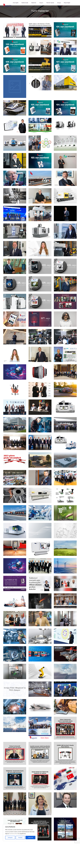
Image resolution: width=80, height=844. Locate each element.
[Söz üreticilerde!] (65, 301)
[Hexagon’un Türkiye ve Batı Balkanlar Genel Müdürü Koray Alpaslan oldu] (65, 160)
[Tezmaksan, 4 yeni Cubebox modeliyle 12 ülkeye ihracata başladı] (65, 618)
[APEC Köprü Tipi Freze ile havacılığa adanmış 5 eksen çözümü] (65, 407)
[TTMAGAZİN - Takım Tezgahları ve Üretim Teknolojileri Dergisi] (7, 5)
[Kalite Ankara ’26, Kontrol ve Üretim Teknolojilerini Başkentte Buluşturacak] (40, 30)
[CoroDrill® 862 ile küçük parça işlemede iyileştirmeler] (40, 636)
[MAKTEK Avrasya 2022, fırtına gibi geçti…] (40, 601)
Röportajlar (67, 2)
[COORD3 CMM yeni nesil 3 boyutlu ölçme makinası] (65, 753)
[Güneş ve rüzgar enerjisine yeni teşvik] (14, 724)
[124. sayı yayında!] (65, 108)
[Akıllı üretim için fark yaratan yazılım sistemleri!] (40, 125)
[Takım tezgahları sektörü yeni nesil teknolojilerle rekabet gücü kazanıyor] (65, 178)
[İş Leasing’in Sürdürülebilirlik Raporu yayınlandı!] (14, 125)
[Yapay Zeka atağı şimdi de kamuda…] (14, 372)
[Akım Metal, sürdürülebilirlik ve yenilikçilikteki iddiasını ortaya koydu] (40, 354)
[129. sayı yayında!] (14, 65)
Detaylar (10, 837)
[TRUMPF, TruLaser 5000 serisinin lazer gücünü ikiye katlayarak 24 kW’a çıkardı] (14, 530)
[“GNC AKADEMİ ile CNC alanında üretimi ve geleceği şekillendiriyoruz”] (65, 601)
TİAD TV (15, 8)
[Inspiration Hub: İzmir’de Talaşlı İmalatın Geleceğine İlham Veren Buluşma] (14, 30)
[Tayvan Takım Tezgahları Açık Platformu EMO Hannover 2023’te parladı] (65, 336)
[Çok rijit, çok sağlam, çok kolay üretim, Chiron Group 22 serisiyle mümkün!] (14, 301)
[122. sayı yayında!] (40, 266)
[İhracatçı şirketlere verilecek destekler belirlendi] (14, 601)
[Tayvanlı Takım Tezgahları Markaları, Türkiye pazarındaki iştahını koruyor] (40, 65)
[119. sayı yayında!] (40, 284)
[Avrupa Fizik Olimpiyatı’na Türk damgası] (14, 689)
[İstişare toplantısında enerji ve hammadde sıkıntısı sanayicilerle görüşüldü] (65, 728)
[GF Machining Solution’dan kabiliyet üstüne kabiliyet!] (65, 231)
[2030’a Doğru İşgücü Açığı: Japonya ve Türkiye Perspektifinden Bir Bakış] (65, 213)
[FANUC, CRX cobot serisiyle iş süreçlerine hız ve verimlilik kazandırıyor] (65, 143)
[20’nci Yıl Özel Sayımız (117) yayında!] (40, 319)
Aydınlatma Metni (13, 833)
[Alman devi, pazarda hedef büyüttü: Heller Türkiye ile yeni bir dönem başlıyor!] (14, 248)
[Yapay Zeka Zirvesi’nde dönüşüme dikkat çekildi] (14, 706)
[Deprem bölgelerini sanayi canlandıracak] (40, 424)
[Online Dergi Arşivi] (14, 319)
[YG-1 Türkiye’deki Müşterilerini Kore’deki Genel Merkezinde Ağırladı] (65, 372)
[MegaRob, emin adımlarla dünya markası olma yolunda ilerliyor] (65, 248)
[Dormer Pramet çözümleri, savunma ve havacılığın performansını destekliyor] (14, 86)
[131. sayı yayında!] (65, 30)
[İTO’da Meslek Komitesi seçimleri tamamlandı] (40, 565)
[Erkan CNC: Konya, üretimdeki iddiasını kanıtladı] (40, 336)
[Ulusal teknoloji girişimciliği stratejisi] (14, 565)
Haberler (33, 2)
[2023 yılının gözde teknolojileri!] (14, 460)
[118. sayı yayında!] (40, 301)
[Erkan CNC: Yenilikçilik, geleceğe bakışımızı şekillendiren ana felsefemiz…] (40, 530)
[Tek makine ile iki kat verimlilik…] (14, 143)
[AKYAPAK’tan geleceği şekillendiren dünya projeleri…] (65, 653)
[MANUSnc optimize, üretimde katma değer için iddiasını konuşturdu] (65, 495)
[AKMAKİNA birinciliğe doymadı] (14, 618)
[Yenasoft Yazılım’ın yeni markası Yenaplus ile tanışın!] (14, 636)
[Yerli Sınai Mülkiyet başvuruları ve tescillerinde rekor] (14, 653)
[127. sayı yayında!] (65, 65)
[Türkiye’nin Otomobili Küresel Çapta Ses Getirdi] (14, 753)
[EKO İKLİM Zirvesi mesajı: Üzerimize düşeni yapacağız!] (65, 689)
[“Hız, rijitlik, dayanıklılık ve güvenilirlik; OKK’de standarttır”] (40, 372)
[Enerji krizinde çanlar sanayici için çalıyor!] (65, 565)
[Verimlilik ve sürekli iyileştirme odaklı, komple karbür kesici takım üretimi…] (40, 82)
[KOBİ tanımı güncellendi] (65, 706)
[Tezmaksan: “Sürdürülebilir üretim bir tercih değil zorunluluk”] (14, 778)
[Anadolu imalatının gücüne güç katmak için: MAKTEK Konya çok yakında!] (65, 354)
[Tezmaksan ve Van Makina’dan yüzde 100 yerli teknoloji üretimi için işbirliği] (65, 530)
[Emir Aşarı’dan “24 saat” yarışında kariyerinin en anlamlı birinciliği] (65, 389)
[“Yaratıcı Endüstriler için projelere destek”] (65, 583)
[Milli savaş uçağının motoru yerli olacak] (40, 706)
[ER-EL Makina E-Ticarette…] (14, 389)
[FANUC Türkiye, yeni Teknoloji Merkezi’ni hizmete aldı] (65, 82)
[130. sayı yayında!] (14, 47)
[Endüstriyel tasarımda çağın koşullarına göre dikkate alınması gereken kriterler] (40, 583)
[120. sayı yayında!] (14, 284)
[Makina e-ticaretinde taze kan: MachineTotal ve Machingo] (40, 618)
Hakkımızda (24, 2)
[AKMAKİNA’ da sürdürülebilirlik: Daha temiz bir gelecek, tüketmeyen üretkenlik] (65, 513)
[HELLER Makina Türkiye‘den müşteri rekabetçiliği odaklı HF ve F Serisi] (65, 125)
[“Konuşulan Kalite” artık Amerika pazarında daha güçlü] (40, 178)
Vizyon (41, 2)
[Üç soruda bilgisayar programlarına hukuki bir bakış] (14, 354)
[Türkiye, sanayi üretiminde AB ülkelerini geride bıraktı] (65, 778)
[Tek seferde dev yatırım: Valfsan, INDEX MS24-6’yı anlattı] (40, 213)
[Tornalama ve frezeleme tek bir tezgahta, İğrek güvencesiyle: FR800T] (14, 231)
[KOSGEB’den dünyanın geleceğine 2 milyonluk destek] (65, 671)
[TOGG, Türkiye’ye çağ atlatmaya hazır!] (40, 689)
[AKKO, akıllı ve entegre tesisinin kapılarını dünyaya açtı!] (14, 513)
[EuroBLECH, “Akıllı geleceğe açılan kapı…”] (14, 583)
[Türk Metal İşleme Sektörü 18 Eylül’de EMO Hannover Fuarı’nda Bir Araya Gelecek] (40, 407)
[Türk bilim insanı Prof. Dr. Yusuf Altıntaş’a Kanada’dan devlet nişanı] (14, 178)
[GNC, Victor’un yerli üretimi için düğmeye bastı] (40, 477)
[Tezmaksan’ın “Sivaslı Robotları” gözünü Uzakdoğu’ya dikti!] (65, 460)
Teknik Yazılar (50, 2)
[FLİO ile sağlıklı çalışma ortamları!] (40, 143)
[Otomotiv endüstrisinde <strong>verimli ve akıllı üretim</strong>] (40, 513)
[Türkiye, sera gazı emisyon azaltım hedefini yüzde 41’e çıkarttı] (65, 548)
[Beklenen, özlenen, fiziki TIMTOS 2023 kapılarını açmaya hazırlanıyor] (14, 477)
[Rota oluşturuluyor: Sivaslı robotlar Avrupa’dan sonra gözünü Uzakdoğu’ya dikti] (65, 284)
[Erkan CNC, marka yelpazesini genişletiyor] (65, 442)
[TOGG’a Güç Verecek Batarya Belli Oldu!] (14, 803)
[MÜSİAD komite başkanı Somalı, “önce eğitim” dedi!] (65, 800)
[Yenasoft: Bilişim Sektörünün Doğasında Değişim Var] (65, 477)
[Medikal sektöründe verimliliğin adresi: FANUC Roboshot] (65, 195)
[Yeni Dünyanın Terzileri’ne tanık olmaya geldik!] (14, 213)
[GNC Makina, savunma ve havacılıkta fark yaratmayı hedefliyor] (14, 336)
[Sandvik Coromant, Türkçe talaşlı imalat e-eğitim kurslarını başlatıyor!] (14, 160)
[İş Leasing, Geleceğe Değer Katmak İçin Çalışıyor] (14, 108)
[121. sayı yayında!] (65, 266)
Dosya (59, 2)
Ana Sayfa (15, 2)
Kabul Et (30, 837)
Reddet (20, 837)
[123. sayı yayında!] (40, 160)
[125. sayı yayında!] (40, 108)
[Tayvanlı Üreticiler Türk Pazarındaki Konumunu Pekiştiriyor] (65, 829)
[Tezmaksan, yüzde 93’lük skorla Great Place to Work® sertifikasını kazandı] (14, 407)
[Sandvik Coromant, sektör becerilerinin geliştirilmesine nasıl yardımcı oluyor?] (40, 753)
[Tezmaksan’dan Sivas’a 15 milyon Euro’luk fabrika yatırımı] (40, 728)
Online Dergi (24, 8)
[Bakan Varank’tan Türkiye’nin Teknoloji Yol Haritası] (40, 778)
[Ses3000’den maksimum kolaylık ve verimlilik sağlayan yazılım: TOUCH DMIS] (14, 671)
